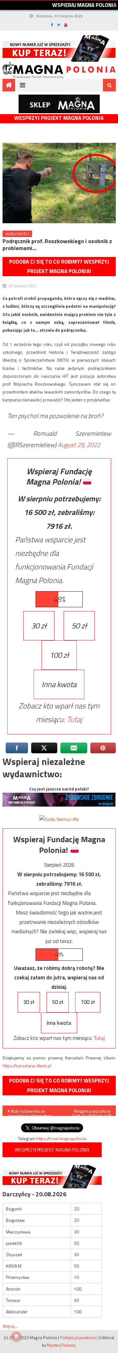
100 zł (59, 655)
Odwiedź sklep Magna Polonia (59, 104)
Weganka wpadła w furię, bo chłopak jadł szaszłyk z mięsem (91, 1112)
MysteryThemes (61, 1345)
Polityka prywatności (78, 1337)
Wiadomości (17, 234)
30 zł (39, 625)
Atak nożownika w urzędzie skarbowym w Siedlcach (30, 1112)
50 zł (79, 625)
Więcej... (10, 1326)
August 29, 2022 (79, 445)
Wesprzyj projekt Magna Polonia (59, 118)
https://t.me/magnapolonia (61, 1138)
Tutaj (74, 719)
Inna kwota (59, 684)
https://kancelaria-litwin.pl (27, 1065)
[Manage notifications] (16, 1337)
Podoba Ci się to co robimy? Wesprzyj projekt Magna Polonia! (59, 267)
